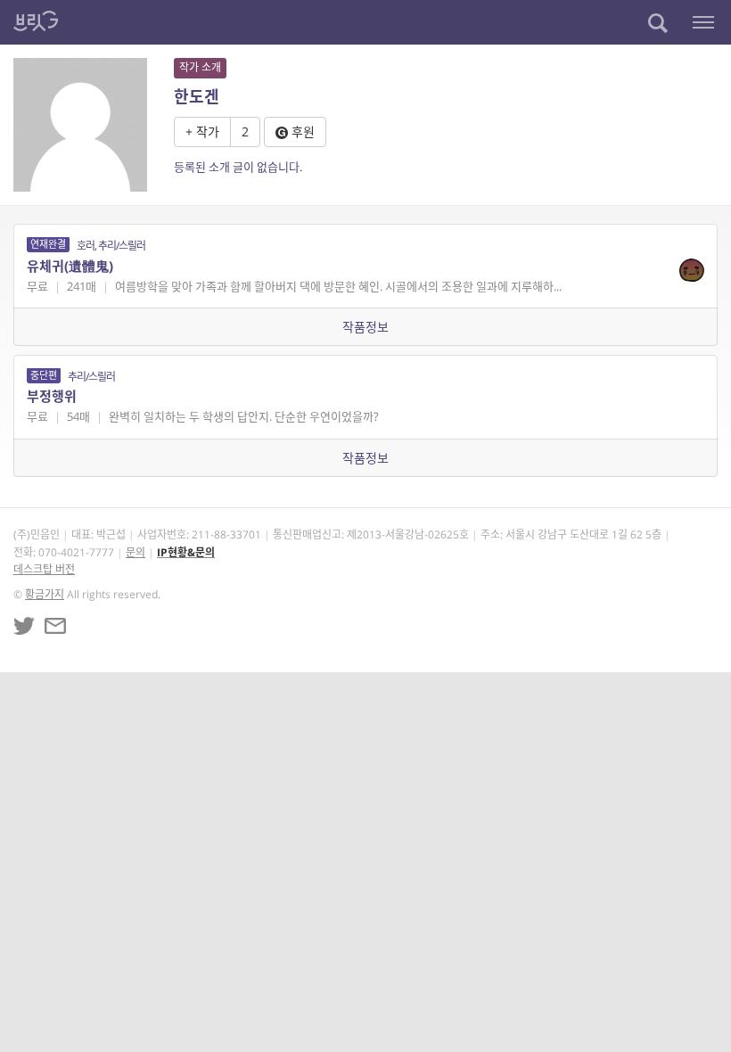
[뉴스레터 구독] (55, 626)
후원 (301, 131)
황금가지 (44, 594)
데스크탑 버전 (44, 569)
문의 (135, 552)
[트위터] (24, 626)
